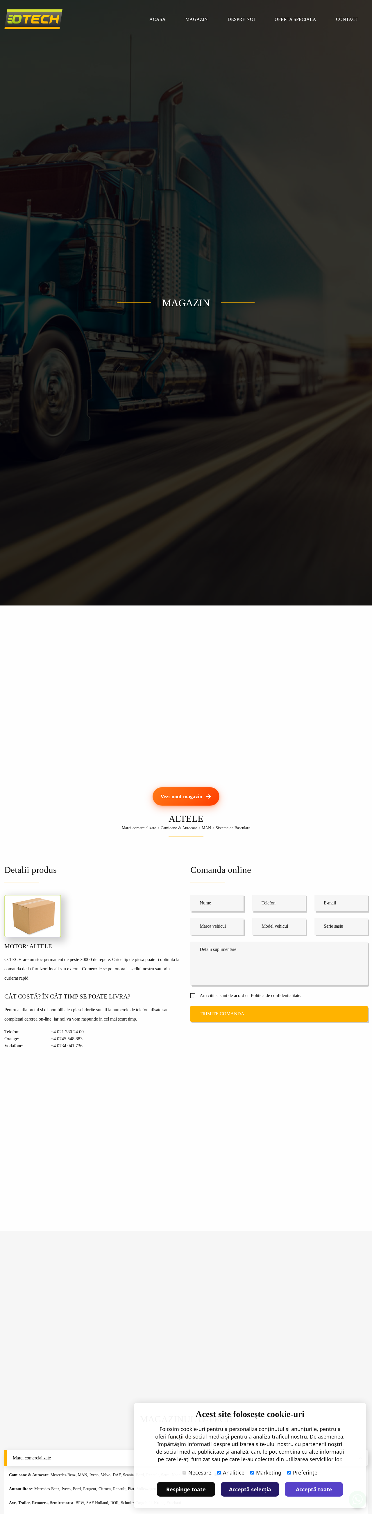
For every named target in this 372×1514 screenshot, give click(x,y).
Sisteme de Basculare (233, 828)
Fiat (131, 1489)
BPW (80, 1503)
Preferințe (305, 1472)
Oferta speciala (295, 19)
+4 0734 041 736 (67, 1045)
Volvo (105, 1475)
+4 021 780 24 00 (67, 1031)
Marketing (268, 1472)
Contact (347, 19)
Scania (128, 1475)
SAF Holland (97, 1503)
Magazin (196, 19)
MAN (206, 828)
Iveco (94, 1475)
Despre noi (241, 19)
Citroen (105, 1489)
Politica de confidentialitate (275, 995)
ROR (114, 1503)
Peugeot (89, 1489)
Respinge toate (186, 1489)
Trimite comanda (222, 1013)
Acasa (157, 19)
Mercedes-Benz (63, 1475)
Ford (77, 1489)
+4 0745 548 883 (67, 1038)
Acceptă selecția (250, 1489)
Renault (119, 1489)
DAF (117, 1475)
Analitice (233, 1472)
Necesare (199, 1472)
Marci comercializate (139, 828)
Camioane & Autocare (179, 828)
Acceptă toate (314, 1489)
